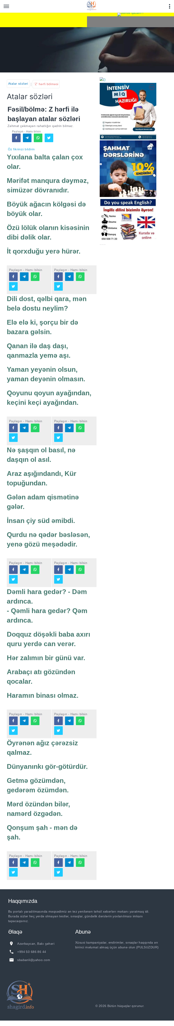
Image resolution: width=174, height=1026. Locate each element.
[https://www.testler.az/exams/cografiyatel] (24, 721)
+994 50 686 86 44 (31, 952)
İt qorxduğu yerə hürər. (43, 251)
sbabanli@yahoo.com (33, 960)
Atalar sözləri (18, 83)
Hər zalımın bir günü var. (46, 658)
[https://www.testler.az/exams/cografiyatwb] (13, 730)
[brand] (20, 995)
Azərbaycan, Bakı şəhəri (35, 943)
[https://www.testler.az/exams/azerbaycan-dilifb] (13, 276)
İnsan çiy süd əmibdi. (41, 520)
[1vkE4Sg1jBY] (130, 14)
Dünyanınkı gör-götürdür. (47, 766)
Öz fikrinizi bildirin (21, 149)
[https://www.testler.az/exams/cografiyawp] (35, 721)
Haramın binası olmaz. (42, 695)
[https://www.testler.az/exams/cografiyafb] (13, 721)
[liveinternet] (157, 1006)
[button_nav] (6, 6)
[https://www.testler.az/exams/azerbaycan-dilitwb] (13, 286)
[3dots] (169, 6)
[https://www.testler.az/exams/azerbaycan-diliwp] (35, 276)
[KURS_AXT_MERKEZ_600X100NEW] (43, 20)
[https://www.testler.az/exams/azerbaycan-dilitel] (24, 276)
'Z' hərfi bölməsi (46, 84)
